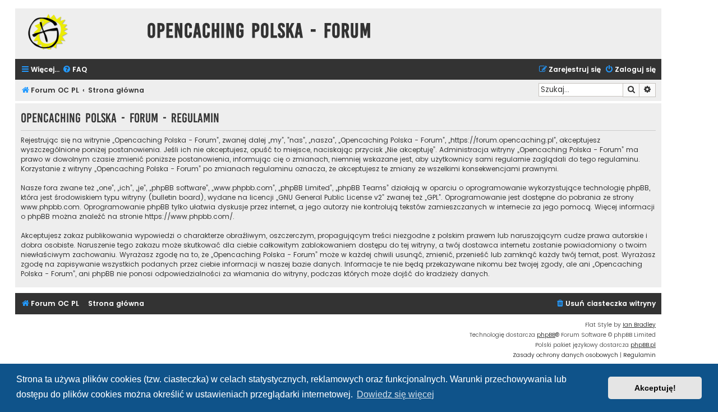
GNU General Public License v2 (330, 197)
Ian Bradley (639, 325)
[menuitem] (74, 69)
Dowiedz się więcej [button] (395, 394)
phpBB (546, 335)
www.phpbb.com (50, 207)
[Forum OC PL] (78, 31)
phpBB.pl (643, 345)
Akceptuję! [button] (655, 387)
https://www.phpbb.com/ (189, 216)
